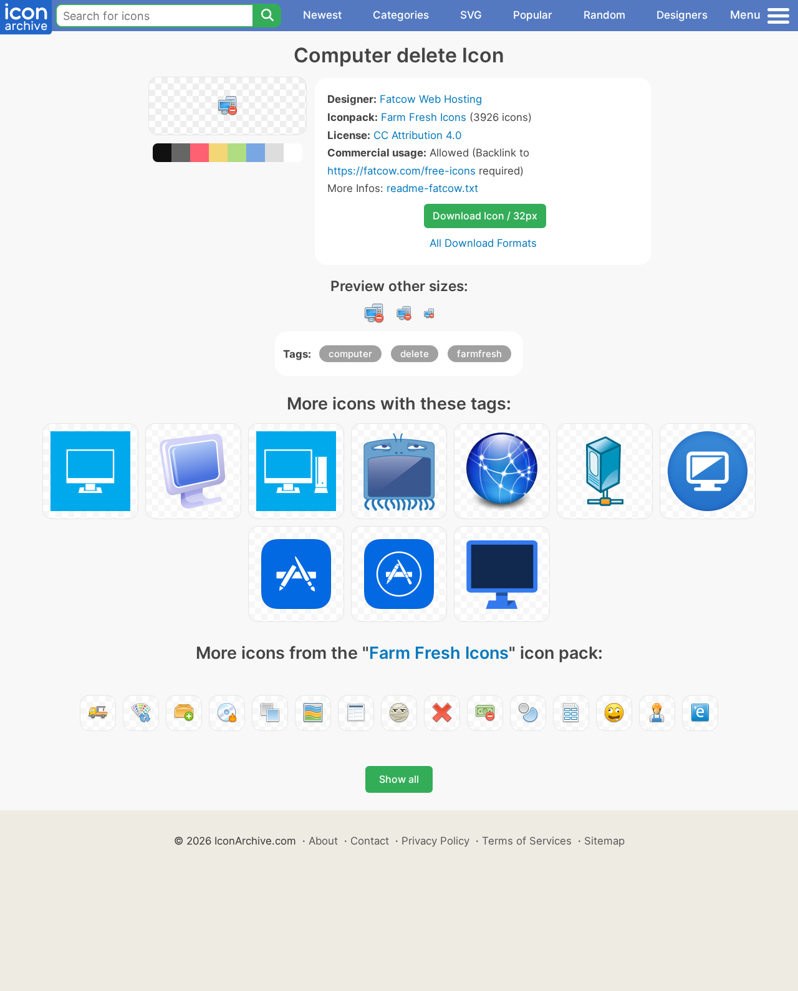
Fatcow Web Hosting (431, 99)
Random (604, 15)
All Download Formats (483, 243)
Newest (322, 15)
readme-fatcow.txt (432, 188)
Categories (401, 15)
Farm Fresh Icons (423, 117)
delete (414, 354)
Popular (532, 15)
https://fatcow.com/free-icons (401, 171)
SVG (471, 15)
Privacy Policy (435, 841)
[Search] (266, 15)
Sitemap (604, 841)
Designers (682, 15)
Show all (399, 779)
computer (350, 354)
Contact (369, 841)
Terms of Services (527, 841)
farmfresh (479, 354)
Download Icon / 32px (485, 215)
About (323, 841)
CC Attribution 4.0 (417, 135)
